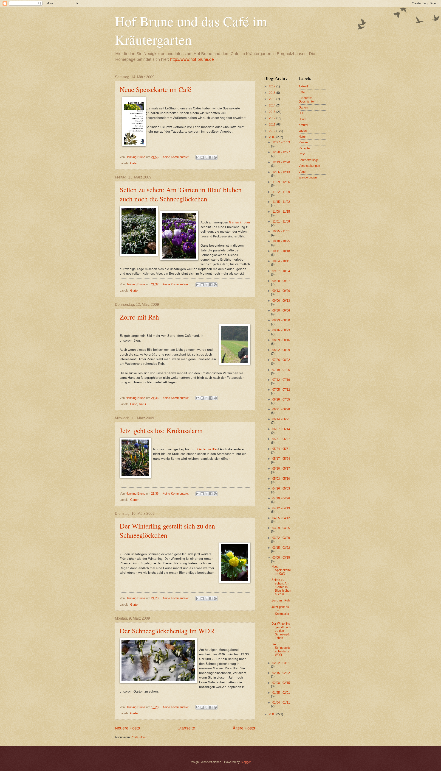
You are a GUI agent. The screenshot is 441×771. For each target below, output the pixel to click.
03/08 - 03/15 (281, 557)
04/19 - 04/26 (281, 498)
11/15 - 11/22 (281, 201)
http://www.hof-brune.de (192, 59)
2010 (272, 131)
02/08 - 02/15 (281, 683)
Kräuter (303, 125)
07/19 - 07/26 (281, 370)
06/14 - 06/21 (281, 419)
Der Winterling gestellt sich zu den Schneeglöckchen (281, 631)
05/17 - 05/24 (281, 458)
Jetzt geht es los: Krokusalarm (161, 430)
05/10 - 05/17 (281, 468)
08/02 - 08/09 (281, 350)
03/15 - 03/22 (281, 547)
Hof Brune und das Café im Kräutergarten (191, 30)
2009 (272, 137)
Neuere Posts (127, 728)
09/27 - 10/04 (281, 271)
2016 (272, 93)
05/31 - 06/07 (281, 439)
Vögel (302, 171)
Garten (134, 290)
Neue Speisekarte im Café (155, 89)
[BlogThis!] (202, 157)
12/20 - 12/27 (281, 152)
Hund (133, 404)
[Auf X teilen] (206, 157)
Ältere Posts (244, 728)
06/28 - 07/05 (281, 399)
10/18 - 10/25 (281, 241)
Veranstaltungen (309, 165)
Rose (302, 154)
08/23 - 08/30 (281, 320)
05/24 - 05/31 (281, 449)
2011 (272, 124)
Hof (301, 113)
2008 (272, 714)
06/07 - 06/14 (281, 429)
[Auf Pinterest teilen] (215, 157)
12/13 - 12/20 (281, 162)
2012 (272, 118)
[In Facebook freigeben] (211, 157)
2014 (272, 105)
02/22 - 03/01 (281, 663)
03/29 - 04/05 (281, 528)
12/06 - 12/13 (281, 172)
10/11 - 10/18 (281, 251)
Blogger (246, 762)
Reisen (303, 142)
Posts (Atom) (139, 737)
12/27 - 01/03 (281, 142)
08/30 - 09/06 (281, 310)
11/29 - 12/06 (281, 182)
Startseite (186, 728)
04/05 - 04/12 (281, 518)
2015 (272, 99)
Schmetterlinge (309, 160)
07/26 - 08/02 (281, 360)
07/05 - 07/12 (281, 389)
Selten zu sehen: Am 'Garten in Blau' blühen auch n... (281, 587)
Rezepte (304, 148)
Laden (303, 130)
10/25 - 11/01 (281, 231)
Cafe (133, 163)
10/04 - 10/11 (281, 261)
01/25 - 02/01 (281, 692)
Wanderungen (308, 177)
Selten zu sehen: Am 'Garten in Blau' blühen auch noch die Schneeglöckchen (181, 194)
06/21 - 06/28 (281, 409)
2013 (272, 112)
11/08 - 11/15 (281, 211)
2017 (272, 86)
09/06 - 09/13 (281, 300)
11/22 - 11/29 (281, 192)
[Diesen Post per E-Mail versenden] (197, 157)
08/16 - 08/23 (281, 330)
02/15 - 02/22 (281, 673)
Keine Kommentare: (176, 157)
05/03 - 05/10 (281, 478)
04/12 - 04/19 (281, 508)
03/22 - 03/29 (281, 538)
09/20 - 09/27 (281, 281)
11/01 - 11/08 (281, 221)
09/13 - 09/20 (281, 290)
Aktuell (303, 86)
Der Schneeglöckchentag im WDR (167, 630)
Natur (142, 404)
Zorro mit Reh (139, 316)
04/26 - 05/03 (281, 488)
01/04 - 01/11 (281, 702)
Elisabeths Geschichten (307, 99)
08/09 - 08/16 (281, 340)
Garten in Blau (239, 222)
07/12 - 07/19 (281, 379)
